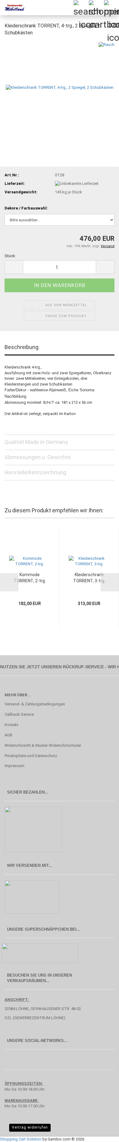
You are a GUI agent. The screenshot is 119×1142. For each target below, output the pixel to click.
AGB (8, 735)
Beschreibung (21, 347)
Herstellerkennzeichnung (35, 472)
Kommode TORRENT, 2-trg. (30, 577)
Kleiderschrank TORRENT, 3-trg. (89, 577)
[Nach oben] (102, 1132)
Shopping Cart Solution (20, 1139)
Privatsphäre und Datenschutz (31, 755)
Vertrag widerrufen (30, 1127)
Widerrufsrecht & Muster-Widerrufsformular (43, 745)
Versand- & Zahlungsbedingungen (35, 704)
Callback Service (19, 714)
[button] (14, 267)
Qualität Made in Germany (36, 442)
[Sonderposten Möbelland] (12, 7)
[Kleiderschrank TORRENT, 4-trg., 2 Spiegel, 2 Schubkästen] (60, 87)
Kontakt (11, 724)
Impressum (14, 765)
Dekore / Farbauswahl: (26, 208)
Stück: (10, 256)
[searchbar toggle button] (80, 7)
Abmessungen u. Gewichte (38, 457)
